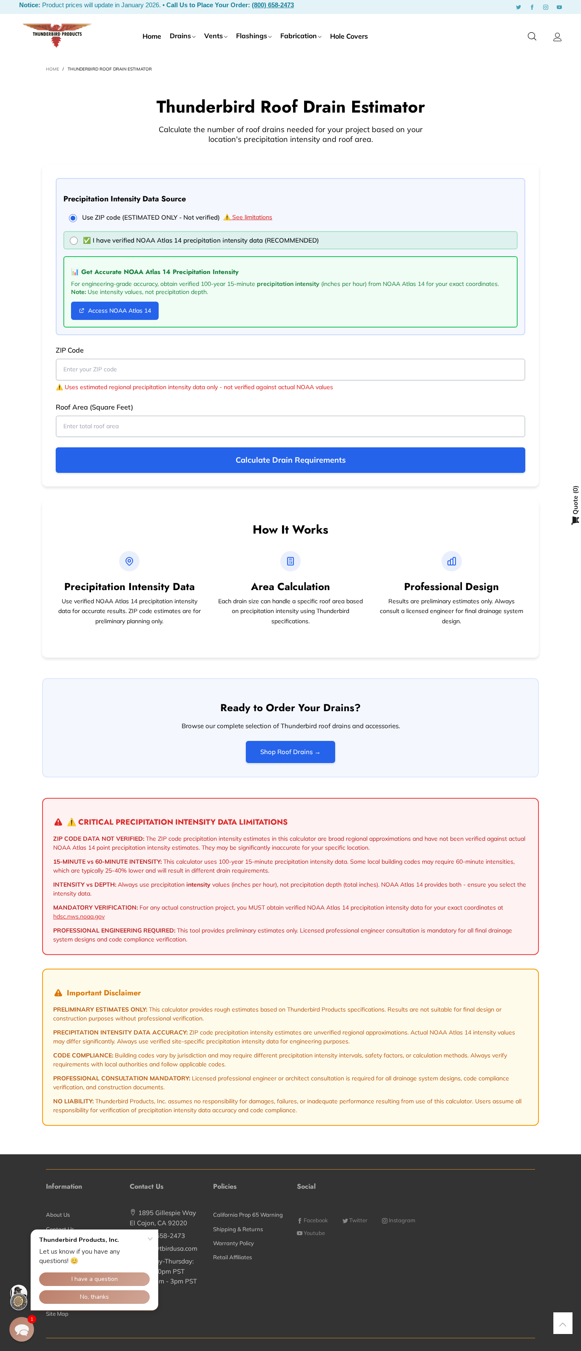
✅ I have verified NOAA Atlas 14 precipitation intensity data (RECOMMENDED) (201, 240)
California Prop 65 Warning (248, 1214)
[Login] (557, 37)
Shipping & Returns (238, 1229)
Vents (213, 35)
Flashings (251, 35)
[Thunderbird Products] (57, 35)
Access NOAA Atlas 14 (119, 310)
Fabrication (298, 35)
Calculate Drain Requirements (291, 460)
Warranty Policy (233, 1243)
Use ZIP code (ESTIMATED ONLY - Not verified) (151, 217)
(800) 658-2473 (273, 4)
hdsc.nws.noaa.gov (79, 916)
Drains (180, 35)
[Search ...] (532, 37)
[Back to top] (562, 1324)
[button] (21, 1329)
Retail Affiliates (232, 1257)
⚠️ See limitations (247, 217)
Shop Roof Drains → (290, 752)
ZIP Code (70, 350)
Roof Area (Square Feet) (94, 407)
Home (151, 36)
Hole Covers (349, 36)
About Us (58, 1214)
